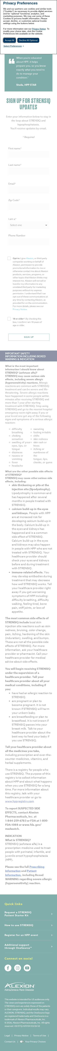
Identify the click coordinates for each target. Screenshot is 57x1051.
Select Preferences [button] (12, 46)
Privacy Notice (39, 29)
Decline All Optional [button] (28, 40)
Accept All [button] (9, 40)
